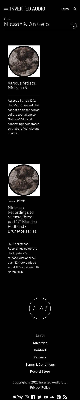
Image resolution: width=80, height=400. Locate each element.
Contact (40, 350)
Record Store (40, 371)
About (40, 335)
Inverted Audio (27, 8)
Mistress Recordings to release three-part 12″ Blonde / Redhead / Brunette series (22, 219)
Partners (40, 357)
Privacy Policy (40, 387)
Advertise (40, 343)
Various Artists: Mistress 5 (22, 85)
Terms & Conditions (40, 364)
